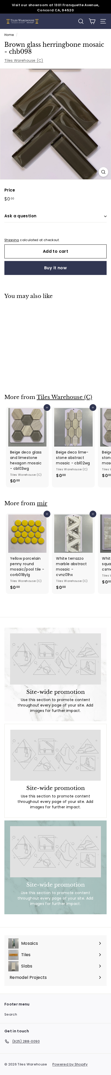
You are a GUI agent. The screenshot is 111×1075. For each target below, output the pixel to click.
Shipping (11, 240)
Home (9, 35)
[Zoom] (103, 172)
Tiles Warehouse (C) (23, 60)
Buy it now (55, 268)
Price (9, 190)
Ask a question (20, 216)
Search (10, 1014)
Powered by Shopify (70, 1064)
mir (42, 503)
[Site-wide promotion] (55, 659)
